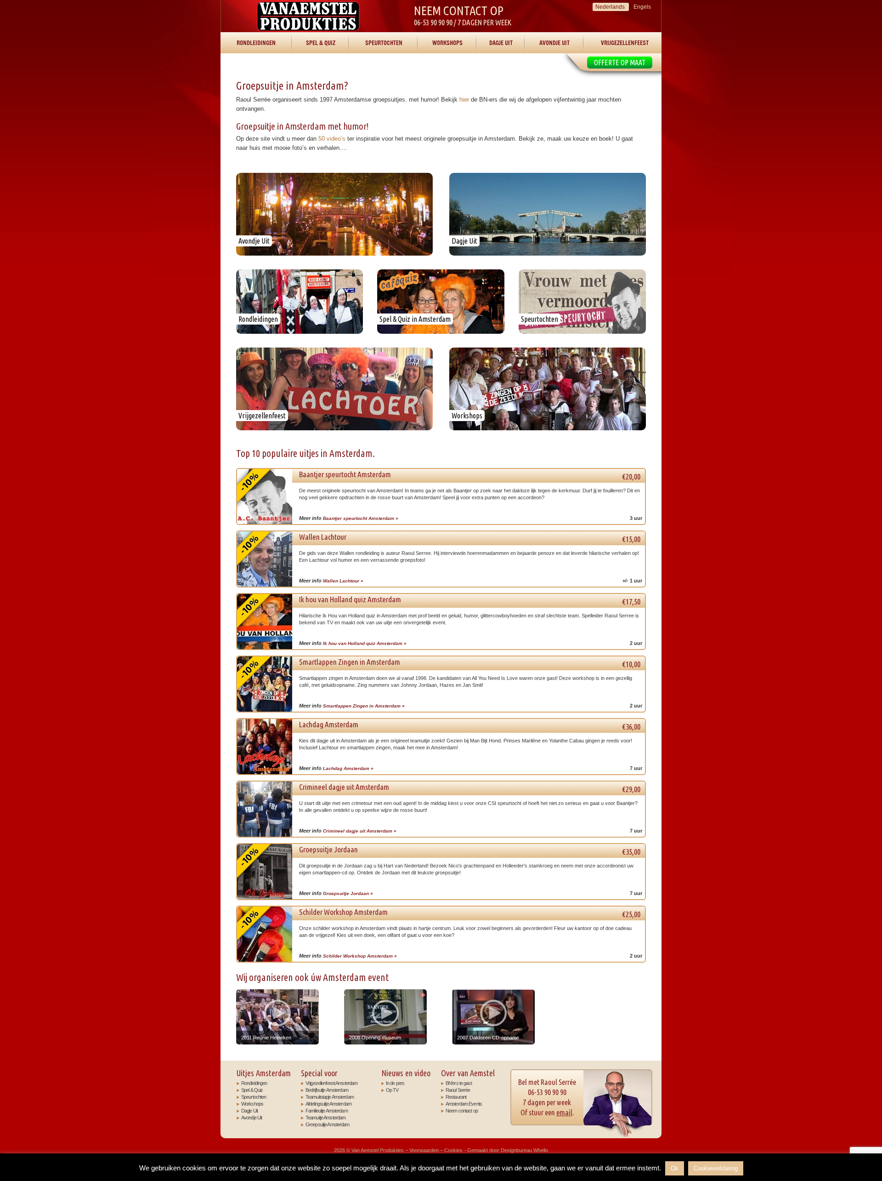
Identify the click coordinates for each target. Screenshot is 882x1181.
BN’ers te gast (459, 1083)
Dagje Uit (501, 43)
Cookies (453, 1150)
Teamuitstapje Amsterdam (329, 1097)
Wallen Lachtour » (343, 580)
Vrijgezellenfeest (625, 43)
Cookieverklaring (716, 1168)
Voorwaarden (424, 1150)
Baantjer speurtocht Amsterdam (470, 475)
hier (464, 99)
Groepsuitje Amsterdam (327, 1124)
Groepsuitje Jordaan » (348, 893)
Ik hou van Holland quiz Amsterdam (470, 600)
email (564, 1112)
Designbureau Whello (524, 1150)
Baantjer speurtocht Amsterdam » (360, 518)
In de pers (395, 1083)
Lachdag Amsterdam (470, 725)
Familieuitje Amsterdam (326, 1110)
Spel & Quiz (320, 43)
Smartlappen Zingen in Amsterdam (470, 662)
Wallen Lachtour (470, 537)
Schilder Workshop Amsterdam (470, 913)
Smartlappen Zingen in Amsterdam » (364, 705)
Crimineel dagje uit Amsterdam (470, 787)
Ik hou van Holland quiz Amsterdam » (365, 643)
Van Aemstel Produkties (308, 16)
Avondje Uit (554, 43)
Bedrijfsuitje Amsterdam (326, 1090)
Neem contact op (462, 1110)
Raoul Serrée (458, 1090)
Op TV (392, 1090)
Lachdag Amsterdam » (348, 768)
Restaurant (456, 1097)
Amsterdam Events (464, 1104)
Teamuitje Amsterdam (325, 1117)
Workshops (447, 43)
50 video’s (331, 138)
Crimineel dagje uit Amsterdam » (359, 830)
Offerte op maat (619, 62)
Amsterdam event (356, 977)
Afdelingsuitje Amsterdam (328, 1104)
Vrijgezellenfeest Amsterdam (331, 1083)
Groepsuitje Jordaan (470, 850)
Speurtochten (383, 43)
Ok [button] (674, 1168)
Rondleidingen (256, 43)
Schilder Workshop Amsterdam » (360, 955)
